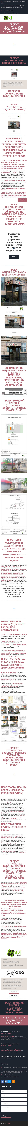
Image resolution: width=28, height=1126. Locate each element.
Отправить (6, 1116)
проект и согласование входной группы (14, 94)
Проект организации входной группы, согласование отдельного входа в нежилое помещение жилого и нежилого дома (14, 214)
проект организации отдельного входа (14, 60)
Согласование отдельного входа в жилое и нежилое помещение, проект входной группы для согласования (14, 376)
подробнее (14, 992)
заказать (22, 200)
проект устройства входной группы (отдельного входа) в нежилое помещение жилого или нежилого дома (14, 870)
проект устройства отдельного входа (14, 107)
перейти (14, 256)
